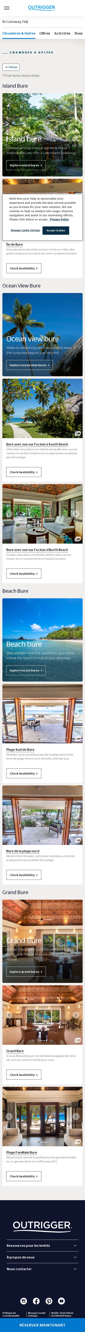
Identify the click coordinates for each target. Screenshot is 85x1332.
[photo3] (44, 434)
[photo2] (42, 434)
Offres (44, 33)
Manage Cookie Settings (25, 230)
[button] (9, 408)
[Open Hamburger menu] (6, 8)
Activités (62, 33)
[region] (42, 217)
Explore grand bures (24, 971)
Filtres (12, 67)
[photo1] (41, 434)
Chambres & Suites (18, 33)
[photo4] (46, 434)
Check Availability (22, 268)
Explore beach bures (24, 670)
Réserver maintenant (43, 1325)
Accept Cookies (56, 230)
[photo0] (39, 434)
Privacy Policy (59, 219)
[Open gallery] (78, 434)
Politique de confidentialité (10, 1314)
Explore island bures (24, 165)
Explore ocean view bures (28, 365)
